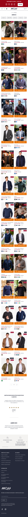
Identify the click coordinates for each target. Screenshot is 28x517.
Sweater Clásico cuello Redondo (7, 222)
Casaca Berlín (4, 351)
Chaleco (3, 17)
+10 (9, 277)
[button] (26, 441)
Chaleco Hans (17, 351)
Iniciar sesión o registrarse (20, 454)
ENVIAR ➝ (4, 500)
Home (12, 12)
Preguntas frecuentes (5, 456)
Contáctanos (3, 458)
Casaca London (4, 377)
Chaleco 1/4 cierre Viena (5, 93)
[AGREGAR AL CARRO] (7, 38)
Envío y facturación (18, 458)
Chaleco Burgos (17, 67)
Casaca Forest (4, 41)
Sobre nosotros (4, 470)
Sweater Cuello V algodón (6, 300)
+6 (21, 199)
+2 (21, 251)
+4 (21, 277)
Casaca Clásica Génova (6, 196)
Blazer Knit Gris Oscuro (5, 144)
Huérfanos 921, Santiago (5, 483)
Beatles (15, 17)
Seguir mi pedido (4, 454)
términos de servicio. (9, 505)
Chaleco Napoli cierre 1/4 (18, 326)
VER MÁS (20, 4)
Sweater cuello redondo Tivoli (6, 326)
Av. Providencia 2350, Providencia (5, 478)
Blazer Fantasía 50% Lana (6, 170)
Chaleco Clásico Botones (19, 248)
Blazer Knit (16, 144)
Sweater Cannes (17, 300)
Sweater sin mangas (5, 248)
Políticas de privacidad (5, 464)
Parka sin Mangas (17, 118)
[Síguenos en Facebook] (2, 509)
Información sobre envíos (6, 460)
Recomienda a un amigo (19, 460)
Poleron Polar (16, 93)
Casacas (21, 17)
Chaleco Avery (17, 274)
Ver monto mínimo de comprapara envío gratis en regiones (20, 444)
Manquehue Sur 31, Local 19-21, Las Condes (6, 481)
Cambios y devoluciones (5, 462)
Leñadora (3, 274)
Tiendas (7, 441)
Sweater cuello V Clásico (18, 222)
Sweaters (9, 17)
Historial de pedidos (19, 456)
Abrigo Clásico (17, 41)
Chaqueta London (4, 67)
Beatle (15, 196)
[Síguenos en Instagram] (5, 509)
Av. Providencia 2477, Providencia (5, 475)
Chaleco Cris (16, 377)
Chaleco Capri (4, 118)
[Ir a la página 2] (16, 385)
